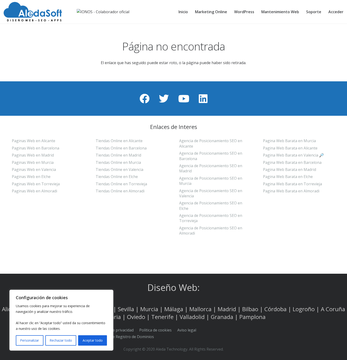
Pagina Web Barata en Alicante (290, 148)
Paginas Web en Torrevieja (36, 183)
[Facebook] (144, 98)
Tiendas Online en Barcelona (121, 148)
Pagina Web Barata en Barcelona (292, 162)
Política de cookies (155, 330)
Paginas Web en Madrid (33, 155)
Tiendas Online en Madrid (118, 155)
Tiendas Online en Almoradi (120, 191)
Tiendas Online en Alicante (119, 140)
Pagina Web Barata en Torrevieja (292, 183)
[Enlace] (36, 12)
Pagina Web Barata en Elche (288, 176)
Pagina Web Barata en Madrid (289, 169)
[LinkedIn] (203, 98)
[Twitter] (164, 98)
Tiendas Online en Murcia (118, 162)
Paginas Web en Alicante (33, 140)
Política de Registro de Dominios (125, 336)
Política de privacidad (115, 330)
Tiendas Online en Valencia (119, 169)
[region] (61, 320)
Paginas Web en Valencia (34, 169)
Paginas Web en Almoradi (34, 191)
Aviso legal (186, 330)
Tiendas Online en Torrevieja (121, 183)
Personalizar (29, 340)
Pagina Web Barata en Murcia (289, 140)
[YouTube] (183, 98)
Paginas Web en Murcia (33, 162)
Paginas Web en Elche (31, 176)
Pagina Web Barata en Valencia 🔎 (293, 155)
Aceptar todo (93, 340)
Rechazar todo (61, 340)
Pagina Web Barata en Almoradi (291, 191)
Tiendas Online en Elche (117, 176)
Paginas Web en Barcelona (35, 148)
